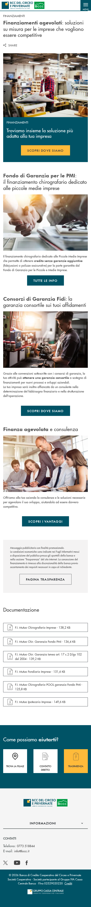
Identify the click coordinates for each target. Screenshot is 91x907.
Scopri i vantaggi (45, 521)
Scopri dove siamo (45, 150)
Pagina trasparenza (45, 579)
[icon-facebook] (26, 863)
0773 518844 (26, 846)
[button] (85, 5)
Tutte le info (45, 280)
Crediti (68, 883)
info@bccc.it (21, 851)
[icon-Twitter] (6, 863)
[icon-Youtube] (17, 863)
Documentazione (21, 610)
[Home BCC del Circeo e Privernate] (23, 5)
